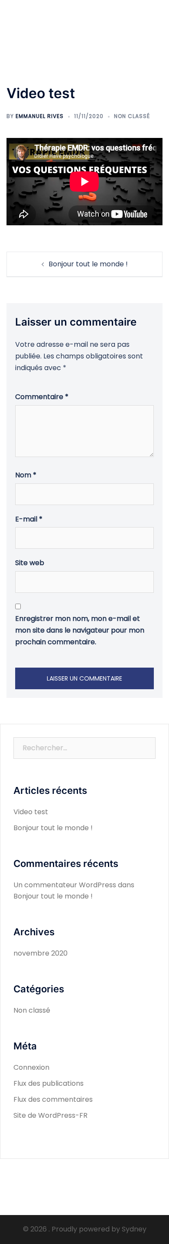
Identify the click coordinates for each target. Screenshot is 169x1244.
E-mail (28, 519)
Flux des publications (48, 1083)
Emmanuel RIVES (40, 116)
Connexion (31, 1067)
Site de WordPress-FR (50, 1115)
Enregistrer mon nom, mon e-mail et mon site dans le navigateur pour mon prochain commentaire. (79, 630)
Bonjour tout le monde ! (88, 264)
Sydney (134, 1229)
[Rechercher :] (84, 748)
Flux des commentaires (53, 1099)
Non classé (132, 116)
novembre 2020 (40, 953)
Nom (25, 475)
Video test (30, 812)
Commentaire (41, 397)
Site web (29, 563)
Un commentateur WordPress (64, 885)
